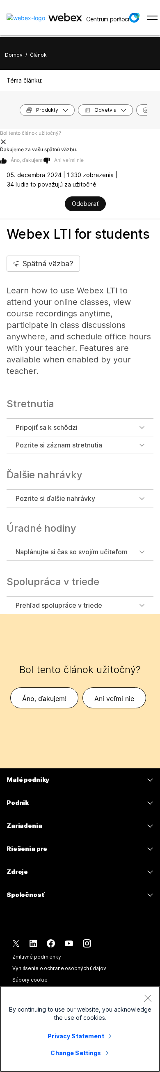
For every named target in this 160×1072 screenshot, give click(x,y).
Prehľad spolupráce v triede (59, 605)
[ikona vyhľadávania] (120, 19)
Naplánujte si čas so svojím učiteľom (72, 552)
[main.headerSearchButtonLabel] (119, 16)
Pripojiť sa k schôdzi (47, 427)
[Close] (148, 998)
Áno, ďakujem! (27, 160)
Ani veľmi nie (69, 160)
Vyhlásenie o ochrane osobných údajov (59, 968)
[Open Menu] (152, 17)
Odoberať (85, 203)
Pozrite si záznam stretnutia (59, 445)
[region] (80, 1029)
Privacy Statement (76, 1036)
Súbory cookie (29, 980)
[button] (134, 17)
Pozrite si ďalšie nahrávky (55, 498)
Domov (14, 55)
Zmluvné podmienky (36, 957)
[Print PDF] (58, 204)
